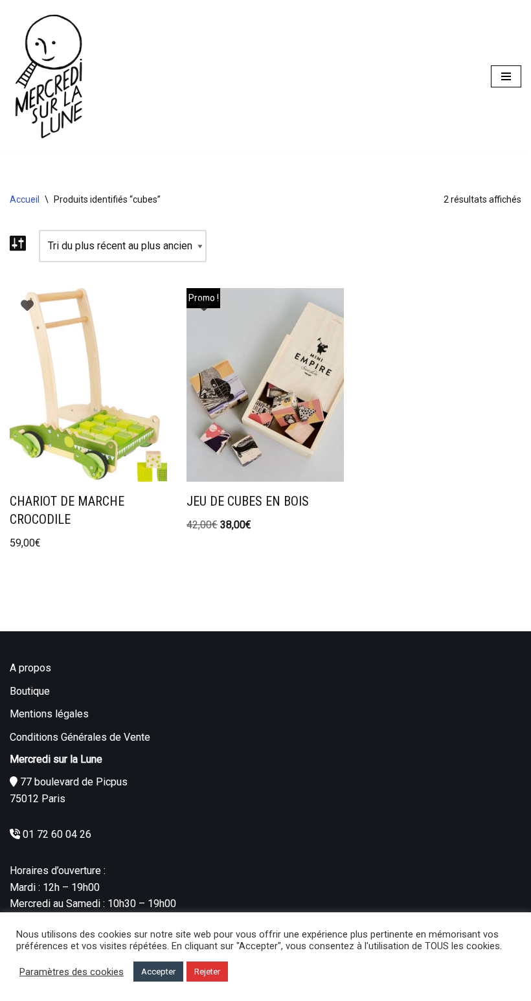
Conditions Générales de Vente (80, 737)
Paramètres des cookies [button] (71, 972)
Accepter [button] (158, 971)
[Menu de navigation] (506, 76)
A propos (30, 668)
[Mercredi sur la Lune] (48, 76)
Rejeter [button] (207, 971)
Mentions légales (49, 714)
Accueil (25, 199)
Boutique (30, 691)
